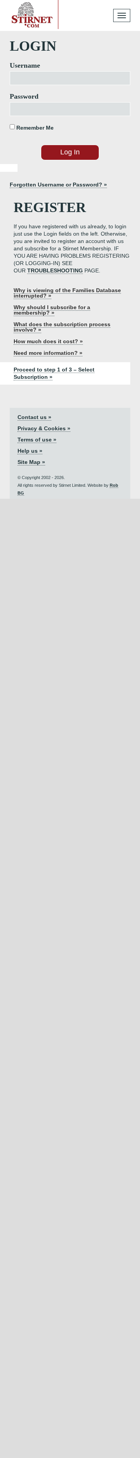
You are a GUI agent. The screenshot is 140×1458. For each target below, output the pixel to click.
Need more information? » (48, 353)
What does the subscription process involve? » (62, 327)
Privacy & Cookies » (44, 428)
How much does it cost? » (48, 341)
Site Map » (31, 462)
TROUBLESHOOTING (55, 270)
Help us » (30, 451)
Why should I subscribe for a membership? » (52, 310)
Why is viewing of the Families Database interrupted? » (67, 293)
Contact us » (34, 417)
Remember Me (34, 128)
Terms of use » (37, 439)
